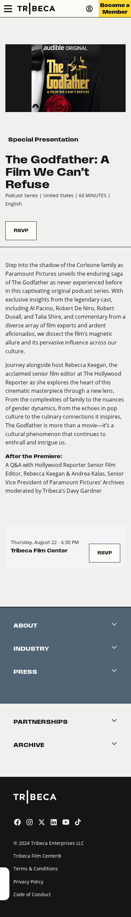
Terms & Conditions (35, 868)
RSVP (21, 230)
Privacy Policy (28, 881)
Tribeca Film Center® (37, 856)
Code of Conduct (32, 894)
